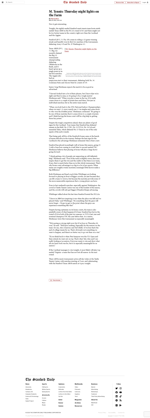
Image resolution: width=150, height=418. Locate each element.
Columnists (61, 387)
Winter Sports (46, 389)
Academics (29, 389)
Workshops (94, 391)
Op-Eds (60, 396)
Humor (60, 403)
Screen (44, 398)
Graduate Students (31, 394)
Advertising (94, 389)
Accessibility (112, 412)
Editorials (61, 389)
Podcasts (77, 389)
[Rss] (120, 400)
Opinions (61, 384)
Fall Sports (45, 387)
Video (76, 387)
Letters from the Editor (65, 391)
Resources (78, 406)
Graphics (77, 394)
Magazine (78, 400)
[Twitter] (116, 388)
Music (43, 402)
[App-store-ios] (116, 405)
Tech (76, 396)
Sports (44, 384)
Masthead (94, 402)
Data (27, 398)
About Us (94, 400)
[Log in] (147, 2)
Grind (60, 400)
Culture (44, 400)
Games (60, 406)
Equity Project (30, 401)
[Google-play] (120, 405)
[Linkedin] (116, 396)
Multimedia (79, 384)
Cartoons (77, 391)
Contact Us (121, 412)
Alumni (93, 387)
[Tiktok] (120, 396)
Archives (78, 403)
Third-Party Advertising (98, 396)
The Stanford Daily (40, 379)
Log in (144, 2)
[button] (55, 280)
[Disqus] (75, 305)
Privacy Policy (102, 412)
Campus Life (29, 391)
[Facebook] (116, 392)
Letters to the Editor (64, 394)
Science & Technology (32, 396)
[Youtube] (120, 392)
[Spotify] (116, 400)
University (28, 387)
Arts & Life (46, 395)
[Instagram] (120, 388)
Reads (44, 405)
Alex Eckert (55, 19)
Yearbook (94, 394)
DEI (92, 405)
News (27, 384)
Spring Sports (46, 391)
